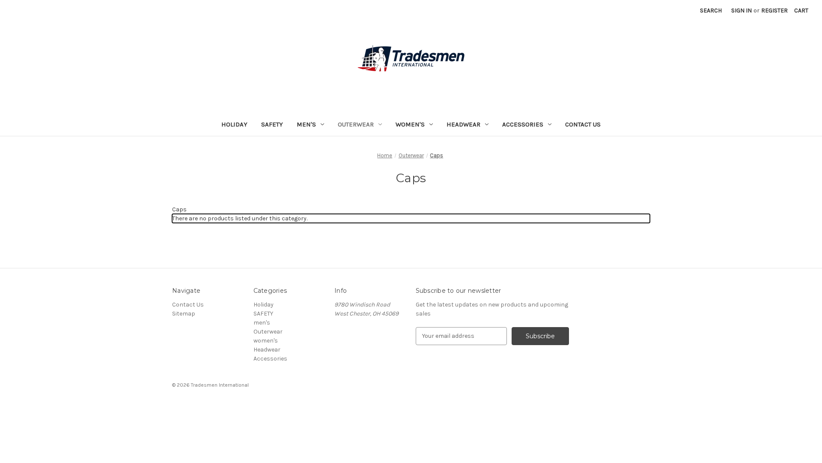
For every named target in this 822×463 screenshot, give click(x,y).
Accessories (522, 124)
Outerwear (356, 124)
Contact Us (583, 124)
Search (711, 10)
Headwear (463, 124)
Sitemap (183, 313)
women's (410, 124)
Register (774, 10)
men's (306, 124)
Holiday (234, 124)
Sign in (741, 10)
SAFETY (272, 124)
